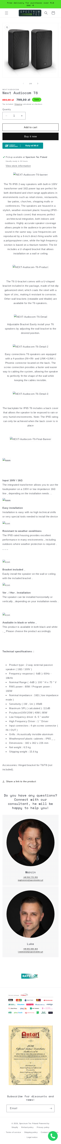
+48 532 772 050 (30, 877)
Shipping (18, 104)
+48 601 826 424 (30, 949)
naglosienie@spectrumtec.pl (30, 880)
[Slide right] (37, 83)
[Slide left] (23, 83)
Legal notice (32, 1137)
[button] (6, 13)
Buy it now (30, 136)
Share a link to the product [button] (21, 781)
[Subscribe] (50, 1108)
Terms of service (13, 1132)
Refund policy (27, 1127)
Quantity (6, 109)
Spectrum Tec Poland (28, 1123)
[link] (30, 842)
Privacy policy (43, 1127)
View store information (18, 165)
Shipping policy (31, 1132)
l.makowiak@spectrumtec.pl (30, 952)
